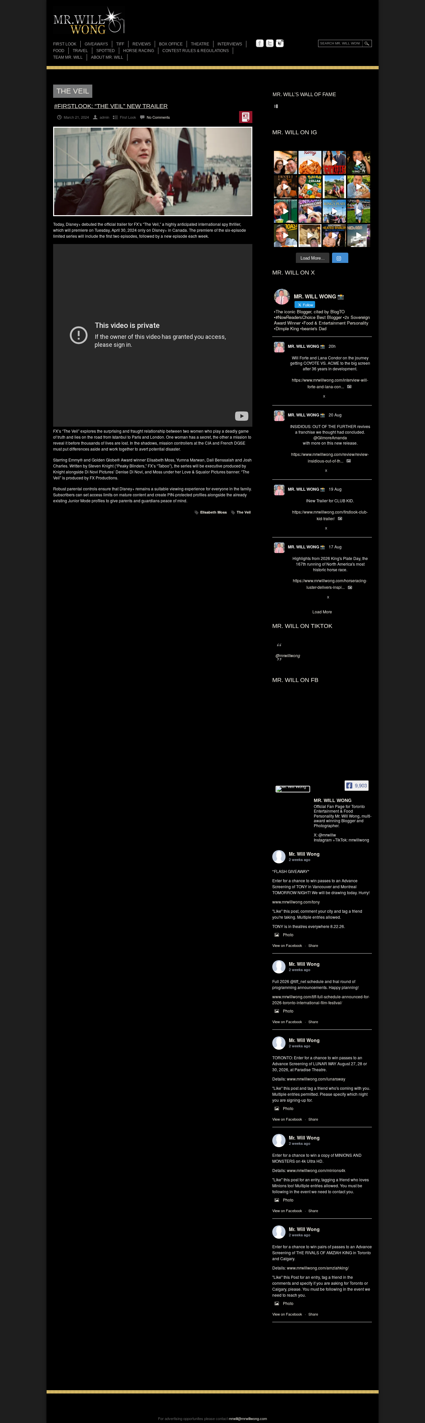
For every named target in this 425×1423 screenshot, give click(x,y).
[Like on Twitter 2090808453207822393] (315, 396)
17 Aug (335, 546)
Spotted (105, 50)
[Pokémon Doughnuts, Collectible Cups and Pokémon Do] (310, 187)
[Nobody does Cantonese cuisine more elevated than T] (285, 187)
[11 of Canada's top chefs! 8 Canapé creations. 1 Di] (359, 187)
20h (332, 346)
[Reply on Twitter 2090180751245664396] (293, 528)
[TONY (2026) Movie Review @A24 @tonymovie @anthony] (310, 235)
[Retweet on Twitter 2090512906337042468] (304, 470)
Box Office (171, 44)
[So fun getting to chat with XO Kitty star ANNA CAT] (285, 162)
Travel (80, 50)
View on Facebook (287, 945)
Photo (288, 934)
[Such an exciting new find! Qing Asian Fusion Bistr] (359, 162)
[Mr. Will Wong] (293, 789)
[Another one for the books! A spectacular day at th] (334, 211)
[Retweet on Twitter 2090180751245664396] (304, 528)
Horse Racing (138, 50)
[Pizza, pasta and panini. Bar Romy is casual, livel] (310, 162)
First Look (64, 44)
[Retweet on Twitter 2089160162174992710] (304, 597)
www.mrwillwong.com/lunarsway (316, 1079)
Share (313, 945)
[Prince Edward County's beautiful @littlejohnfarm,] (334, 187)
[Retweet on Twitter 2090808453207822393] (304, 396)
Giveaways (96, 44)
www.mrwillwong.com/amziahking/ (318, 1267)
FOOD (58, 50)
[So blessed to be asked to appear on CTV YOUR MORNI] (334, 235)
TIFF (120, 44)
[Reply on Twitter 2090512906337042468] (293, 470)
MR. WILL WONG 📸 (306, 346)
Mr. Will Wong (304, 853)
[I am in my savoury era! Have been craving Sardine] (285, 235)
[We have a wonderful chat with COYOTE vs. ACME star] (334, 162)
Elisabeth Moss (213, 512)
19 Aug (335, 489)
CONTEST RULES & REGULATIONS (195, 50)
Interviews (229, 44)
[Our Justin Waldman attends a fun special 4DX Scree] (359, 235)
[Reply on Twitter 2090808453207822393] (293, 396)
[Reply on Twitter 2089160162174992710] (293, 597)
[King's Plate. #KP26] (359, 211)
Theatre (200, 44)
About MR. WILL (107, 57)
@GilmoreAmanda (330, 437)
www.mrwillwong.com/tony (296, 901)
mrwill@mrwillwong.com (248, 1418)
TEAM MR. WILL (68, 57)
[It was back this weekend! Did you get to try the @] (310, 211)
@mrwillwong (288, 655)
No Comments (158, 117)
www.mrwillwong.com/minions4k (316, 1170)
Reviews (141, 44)
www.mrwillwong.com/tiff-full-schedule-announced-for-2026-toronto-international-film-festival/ (321, 999)
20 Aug (335, 414)
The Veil (244, 512)
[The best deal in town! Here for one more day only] (285, 211)
